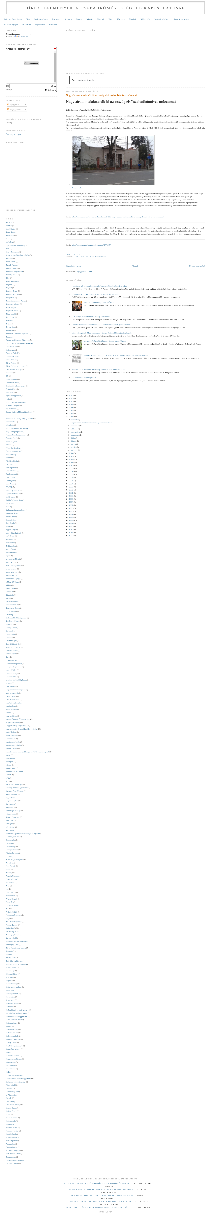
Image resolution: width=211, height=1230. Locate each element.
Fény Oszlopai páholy (14, 431)
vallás (8, 1114)
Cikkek (79, 19)
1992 (71, 520)
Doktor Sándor (11, 379)
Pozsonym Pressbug (13, 915)
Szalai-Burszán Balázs (14, 1019)
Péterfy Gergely (12, 899)
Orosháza (9, 843)
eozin (8, 399)
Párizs (8, 869)
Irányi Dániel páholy (14, 533)
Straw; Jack (10, 990)
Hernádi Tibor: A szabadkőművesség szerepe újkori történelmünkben (98, 369)
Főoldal (135, 266)
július (73, 438)
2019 (71, 404)
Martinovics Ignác (13, 742)
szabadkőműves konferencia (17, 1013)
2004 (71, 483)
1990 (71, 526)
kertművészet (11, 611)
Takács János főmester (14, 1075)
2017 (71, 410)
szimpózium (10, 1062)
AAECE (9, 225)
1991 (71, 523)
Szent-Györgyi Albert (14, 1045)
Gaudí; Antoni (11, 474)
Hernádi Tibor (11, 519)
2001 (71, 493)
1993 (71, 517)
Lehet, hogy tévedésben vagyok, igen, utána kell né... (97, 1207)
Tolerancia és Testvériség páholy (18, 1078)
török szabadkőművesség (15, 1081)
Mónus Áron (10, 768)
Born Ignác (10, 317)
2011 (71, 462)
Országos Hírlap (12, 849)
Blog (28, 19)
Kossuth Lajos (11, 640)
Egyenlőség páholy (13, 395)
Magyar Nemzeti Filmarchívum (18, 719)
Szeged (8, 1026)
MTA (8, 778)
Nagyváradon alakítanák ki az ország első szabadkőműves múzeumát (102, 95)
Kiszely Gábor (11, 627)
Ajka (7, 238)
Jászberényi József (13, 559)
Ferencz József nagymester (16, 434)
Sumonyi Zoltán (12, 993)
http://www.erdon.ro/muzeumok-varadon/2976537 (91, 245)
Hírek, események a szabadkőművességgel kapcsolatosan (105, 7)
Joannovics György (13, 578)
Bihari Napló (11, 307)
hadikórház (10, 503)
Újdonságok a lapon (13, 134)
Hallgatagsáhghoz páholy (16, 510)
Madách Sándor (12, 709)
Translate (24, 36)
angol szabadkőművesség (15, 245)
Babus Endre (11, 261)
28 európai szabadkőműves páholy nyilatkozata (91, 316)
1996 (71, 508)
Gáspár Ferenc (11, 470)
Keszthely (9, 614)
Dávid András (11, 363)
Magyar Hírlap (11, 716)
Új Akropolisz (11, 1095)
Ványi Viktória (11, 1117)
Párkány (9, 872)
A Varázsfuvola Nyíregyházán (84, 377)
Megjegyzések (15, 109)
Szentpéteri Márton (13, 1049)
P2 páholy (9, 856)
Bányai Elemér (11, 268)
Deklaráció (26, 24)
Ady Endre (10, 235)
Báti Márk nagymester (14, 271)
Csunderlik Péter (12, 356)
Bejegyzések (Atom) (84, 271)
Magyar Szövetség (13, 722)
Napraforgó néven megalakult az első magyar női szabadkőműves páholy (100, 286)
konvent (9, 637)
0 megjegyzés (73, 255)
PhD (7, 908)
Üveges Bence (11, 1108)
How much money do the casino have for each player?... (101, 1201)
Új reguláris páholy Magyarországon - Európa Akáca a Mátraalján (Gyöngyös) (102, 332)
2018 (71, 407)
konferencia (10, 634)
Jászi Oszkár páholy (13, 565)
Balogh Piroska (12, 265)
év (6, 415)
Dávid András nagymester (16, 366)
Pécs (7, 885)
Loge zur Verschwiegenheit (16, 689)
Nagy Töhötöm (11, 794)
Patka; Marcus (11, 879)
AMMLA (9, 242)
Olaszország (10, 840)
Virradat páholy (12, 1140)
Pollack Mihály (12, 912)
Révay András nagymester (16, 947)
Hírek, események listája (12, 19)
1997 (71, 505)
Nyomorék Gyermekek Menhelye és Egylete (23, 833)
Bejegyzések (14, 104)
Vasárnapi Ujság (12, 1130)
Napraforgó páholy (13, 810)
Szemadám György (13, 1039)
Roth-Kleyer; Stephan (14, 961)
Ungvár (8, 1098)
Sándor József (11, 967)
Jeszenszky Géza (12, 575)
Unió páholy (10, 1101)
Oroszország (10, 846)
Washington (10, 1144)
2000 (71, 496)
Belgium (9, 284)
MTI (7, 781)
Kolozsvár (9, 631)
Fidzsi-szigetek (11, 441)
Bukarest (9, 337)
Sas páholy (10, 970)
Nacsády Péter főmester (15, 791)
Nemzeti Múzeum (12, 817)
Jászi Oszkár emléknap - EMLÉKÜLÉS (99, 302)
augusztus (75, 435)
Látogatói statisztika (181, 19)
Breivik (8, 323)
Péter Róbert (10, 895)
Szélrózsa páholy (12, 1036)
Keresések (53, 24)
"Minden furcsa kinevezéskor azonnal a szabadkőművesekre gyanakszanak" (101, 324)
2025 (71, 395)
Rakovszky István (13, 931)
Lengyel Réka (11, 670)
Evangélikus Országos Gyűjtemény (19, 418)
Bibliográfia (145, 19)
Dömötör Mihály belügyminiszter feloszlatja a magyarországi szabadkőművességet (116, 355)
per (7, 889)
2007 (71, 474)
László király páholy (84, 257)
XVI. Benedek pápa (13, 1153)
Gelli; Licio (10, 477)
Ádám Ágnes (11, 232)
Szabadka (9, 1006)
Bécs (7, 278)
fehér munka (10, 421)
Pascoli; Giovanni (13, 876)
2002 (71, 489)
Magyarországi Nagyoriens (16, 725)
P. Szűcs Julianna (12, 853)
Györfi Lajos (10, 497)
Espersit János (11, 408)
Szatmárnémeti (11, 1023)
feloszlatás (10, 425)
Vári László (10, 1124)
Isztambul (9, 539)
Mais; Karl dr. (11, 732)
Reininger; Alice (12, 944)
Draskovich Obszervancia (15, 385)
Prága (8, 918)
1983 (71, 532)
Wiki (110, 19)
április (74, 447)
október (74, 428)
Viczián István (11, 1134)
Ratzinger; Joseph (13, 934)
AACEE (9, 222)
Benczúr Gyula (11, 291)
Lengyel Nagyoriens (13, 666)
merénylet (9, 761)
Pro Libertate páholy (14, 921)
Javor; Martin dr (12, 572)
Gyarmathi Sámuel (13, 493)
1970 (71, 535)
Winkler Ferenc (12, 1147)
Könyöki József (12, 650)
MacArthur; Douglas (14, 702)
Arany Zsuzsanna (12, 251)
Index (8, 526)
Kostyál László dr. (13, 644)
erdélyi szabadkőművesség (16, 402)
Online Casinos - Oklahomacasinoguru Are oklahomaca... (101, 1189)
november (75, 425)
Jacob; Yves (10, 549)
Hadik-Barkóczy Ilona (14, 500)
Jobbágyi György (12, 582)
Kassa (8, 598)
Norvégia (9, 823)
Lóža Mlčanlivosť (12, 699)
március (74, 450)
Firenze (8, 444)
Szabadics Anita (12, 1003)
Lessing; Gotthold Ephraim (16, 679)
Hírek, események (41, 19)
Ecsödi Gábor (11, 389)
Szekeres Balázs (12, 1032)
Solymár (9, 980)
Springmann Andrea (13, 987)
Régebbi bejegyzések (197, 266)
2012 (71, 459)
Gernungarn (10, 480)
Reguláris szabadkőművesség (17, 941)
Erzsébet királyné (12, 405)
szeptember (75, 432)
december (75, 419)
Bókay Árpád (11, 314)
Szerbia (8, 1052)
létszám (8, 683)
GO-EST (9, 487)
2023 (71, 398)
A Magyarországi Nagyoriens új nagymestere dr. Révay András (96, 294)
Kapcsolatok (40, 24)
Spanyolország (11, 983)
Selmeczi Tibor (11, 974)
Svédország (10, 1000)
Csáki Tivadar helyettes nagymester (19, 343)
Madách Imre (11, 706)
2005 (71, 480)
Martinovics (10, 738)
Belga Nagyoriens (12, 281)
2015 (71, 416)
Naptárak (132, 19)
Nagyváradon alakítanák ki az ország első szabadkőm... (92, 422)
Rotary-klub (10, 957)
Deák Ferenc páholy (13, 369)
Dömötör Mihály (12, 382)
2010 (71, 465)
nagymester (10, 797)
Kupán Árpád (11, 653)
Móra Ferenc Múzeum (14, 771)
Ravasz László (11, 938)
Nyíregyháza (11, 830)
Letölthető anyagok (10, 24)
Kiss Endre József (12, 621)
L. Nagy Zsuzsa (12, 660)
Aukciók (89, 19)
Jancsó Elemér (11, 552)
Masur (8, 755)
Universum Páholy (13, 1104)
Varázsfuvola (11, 1121)
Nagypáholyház (12, 800)
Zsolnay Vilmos (12, 1163)
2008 (71, 471)
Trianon (9, 1088)
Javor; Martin (11, 568)
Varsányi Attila (11, 1127)
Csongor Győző (12, 353)
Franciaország (11, 454)
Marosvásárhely (12, 735)
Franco (8, 457)
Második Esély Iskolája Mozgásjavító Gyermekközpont (27, 751)
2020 (71, 401)
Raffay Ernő (10, 928)
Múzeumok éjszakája (14, 784)
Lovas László (11, 696)
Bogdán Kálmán (12, 310)
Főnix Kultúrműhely (14, 448)
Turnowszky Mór (12, 1091)
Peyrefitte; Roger (12, 905)
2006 (71, 477)
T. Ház (8, 1072)
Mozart (8, 774)
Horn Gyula (10, 523)
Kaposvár (9, 591)
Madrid (8, 712)
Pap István (10, 862)
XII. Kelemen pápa (13, 1150)
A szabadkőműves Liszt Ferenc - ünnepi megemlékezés (105, 341)
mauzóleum (10, 758)
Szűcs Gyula (10, 1068)
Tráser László (11, 1085)
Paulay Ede (10, 882)
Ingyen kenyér (11, 529)
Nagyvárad (100, 257)
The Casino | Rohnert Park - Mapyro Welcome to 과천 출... (102, 1195)
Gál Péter (9, 464)
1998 (71, 502)
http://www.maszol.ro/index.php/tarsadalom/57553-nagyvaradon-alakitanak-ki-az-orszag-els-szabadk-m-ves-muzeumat (118, 216)
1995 (71, 511)
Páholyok (100, 19)
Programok (56, 19)
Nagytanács (10, 804)
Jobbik (8, 585)
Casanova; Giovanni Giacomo (17, 340)
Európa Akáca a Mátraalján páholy (19, 412)
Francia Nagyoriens (13, 451)
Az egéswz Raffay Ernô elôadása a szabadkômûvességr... (97, 1183)
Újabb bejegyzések (73, 266)
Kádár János (10, 588)
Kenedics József (12, 604)
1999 (71, 499)
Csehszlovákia (11, 346)
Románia (9, 951)
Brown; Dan (10, 327)
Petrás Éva (10, 902)
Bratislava (9, 320)
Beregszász (10, 297)
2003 (71, 486)
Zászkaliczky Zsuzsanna (15, 1160)
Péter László (10, 892)
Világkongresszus (12, 1137)
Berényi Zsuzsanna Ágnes (16, 300)
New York (9, 820)
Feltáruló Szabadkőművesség (17, 428)
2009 (71, 468)
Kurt (7, 657)
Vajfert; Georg (11, 1111)
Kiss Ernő (9, 624)
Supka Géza (10, 996)
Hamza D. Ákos (12, 513)
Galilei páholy (11, 467)
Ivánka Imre (10, 542)
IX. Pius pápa (11, 546)
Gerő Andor (10, 483)
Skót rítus (9, 977)
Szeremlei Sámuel (12, 1055)
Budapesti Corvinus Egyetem (17, 333)
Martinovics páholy (13, 745)
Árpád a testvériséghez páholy (17, 255)
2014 (71, 453)
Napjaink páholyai (161, 19)
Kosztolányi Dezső (13, 647)
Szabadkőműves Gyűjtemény (17, 1010)
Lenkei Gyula (11, 676)
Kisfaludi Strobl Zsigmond (16, 617)
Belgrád (9, 287)
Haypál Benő (11, 516)
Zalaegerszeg (11, 1157)
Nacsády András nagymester (16, 787)
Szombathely (11, 1065)
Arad (7, 248)
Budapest (9, 330)
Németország (11, 813)
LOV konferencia (12, 693)
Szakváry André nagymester (16, 1016)
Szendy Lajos (11, 1042)
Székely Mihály (12, 1029)
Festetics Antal (11, 438)
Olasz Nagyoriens (12, 836)
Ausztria (9, 258)
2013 (71, 456)
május (73, 444)
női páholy (10, 827)
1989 (71, 529)
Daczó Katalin (11, 359)
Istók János (10, 536)
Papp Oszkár (10, 866)
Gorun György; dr (12, 490)
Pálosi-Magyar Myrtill (14, 859)
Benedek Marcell (12, 294)
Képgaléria (121, 19)
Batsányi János (11, 274)
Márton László (11, 748)
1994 (71, 514)
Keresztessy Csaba (13, 608)
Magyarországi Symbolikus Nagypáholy (21, 729)
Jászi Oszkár (10, 562)
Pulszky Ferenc (11, 925)
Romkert (9, 954)
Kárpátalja (10, 595)
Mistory (9, 765)
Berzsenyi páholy (12, 304)
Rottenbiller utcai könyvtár (16, 964)
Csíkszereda (10, 350)
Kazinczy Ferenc (12, 601)
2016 (71, 413)
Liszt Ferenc (10, 686)
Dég (7, 376)
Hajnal (8, 506)
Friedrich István (12, 461)
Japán (8, 555)
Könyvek (68, 19)
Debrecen (9, 372)
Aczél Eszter (10, 229)
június (74, 441)
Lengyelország (11, 673)
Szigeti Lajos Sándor (14, 1059)
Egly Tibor (10, 392)
